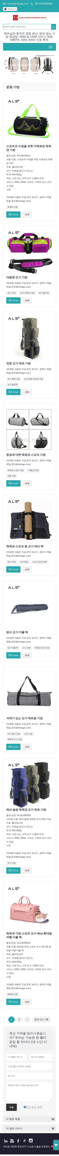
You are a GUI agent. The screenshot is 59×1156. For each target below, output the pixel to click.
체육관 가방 (12, 207)
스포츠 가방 (25, 65)
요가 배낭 (24, 562)
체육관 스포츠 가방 (16, 470)
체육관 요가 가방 (42, 648)
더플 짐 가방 (33, 470)
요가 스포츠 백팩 (40, 562)
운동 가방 (12, 476)
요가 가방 (12, 293)
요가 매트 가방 (14, 379)
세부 (27, 214)
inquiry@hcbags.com (17, 3)
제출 (11, 1107)
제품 (14, 65)
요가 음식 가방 (14, 734)
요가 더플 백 (13, 648)
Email (13, 214)
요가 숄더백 (44, 293)
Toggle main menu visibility (50, 47)
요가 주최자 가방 (27, 293)
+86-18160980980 (43, 3)
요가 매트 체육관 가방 (33, 379)
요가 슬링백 (12, 384)
